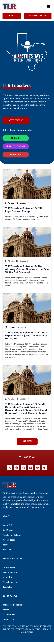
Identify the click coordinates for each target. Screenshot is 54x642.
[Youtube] (37, 467)
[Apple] (44, 467)
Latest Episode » (16, 120)
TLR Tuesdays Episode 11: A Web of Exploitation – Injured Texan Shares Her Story (26, 335)
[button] (48, 6)
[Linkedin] (30, 467)
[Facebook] (16, 467)
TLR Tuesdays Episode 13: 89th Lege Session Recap (24, 210)
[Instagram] (23, 467)
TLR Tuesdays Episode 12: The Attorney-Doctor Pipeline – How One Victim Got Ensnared (27, 269)
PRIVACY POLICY (34, 629)
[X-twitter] (9, 467)
